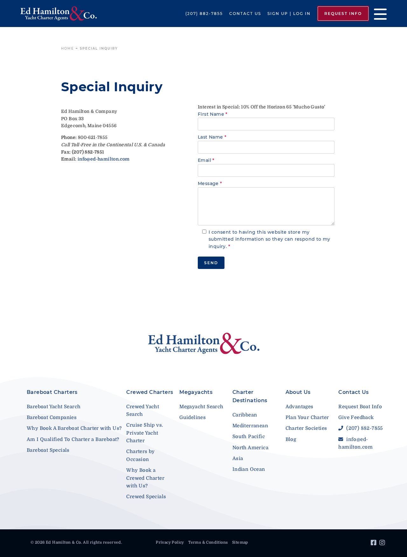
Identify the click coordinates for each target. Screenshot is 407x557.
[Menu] (378, 13)
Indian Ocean (248, 469)
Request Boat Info (360, 406)
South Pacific (248, 436)
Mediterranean (250, 426)
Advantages (300, 406)
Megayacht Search (201, 406)
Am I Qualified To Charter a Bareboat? (73, 439)
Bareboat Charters (52, 392)
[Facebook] (374, 543)
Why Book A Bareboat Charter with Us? (74, 428)
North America (250, 447)
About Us (298, 392)
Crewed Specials (146, 496)
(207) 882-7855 (204, 13)
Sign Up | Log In (289, 13)
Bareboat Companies (52, 417)
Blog (291, 439)
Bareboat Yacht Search (53, 406)
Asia (237, 458)
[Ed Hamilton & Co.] (58, 13)
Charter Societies (306, 428)
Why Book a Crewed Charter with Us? (145, 478)
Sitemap (240, 542)
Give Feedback (356, 417)
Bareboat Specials (48, 450)
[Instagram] (383, 543)
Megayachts (195, 392)
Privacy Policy (170, 542)
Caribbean (244, 415)
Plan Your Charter (307, 417)
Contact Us (245, 13)
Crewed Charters (149, 392)
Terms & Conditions (208, 542)
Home (67, 48)
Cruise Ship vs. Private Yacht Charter (144, 433)
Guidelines (192, 417)
